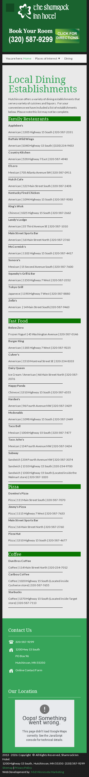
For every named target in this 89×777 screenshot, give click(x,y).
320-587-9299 (24, 642)
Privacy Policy (23, 767)
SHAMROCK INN (44, 11)
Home (27, 58)
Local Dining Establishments (42, 84)
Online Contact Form (28, 670)
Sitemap (7, 767)
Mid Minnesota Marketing (47, 772)
